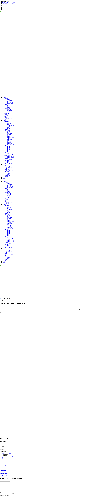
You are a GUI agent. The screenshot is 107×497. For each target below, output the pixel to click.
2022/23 (8, 149)
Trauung (8, 126)
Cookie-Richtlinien (5, 475)
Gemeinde (4, 97)
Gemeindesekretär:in (8, 113)
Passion (8, 161)
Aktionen (6, 172)
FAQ (5, 179)
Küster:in (6, 117)
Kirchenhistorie (9, 101)
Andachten (6, 129)
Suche (1, 5)
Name (1, 445)
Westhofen (6, 98)
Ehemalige (8, 166)
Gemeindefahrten (10, 143)
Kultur (5, 152)
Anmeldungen (9, 123)
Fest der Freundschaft (10, 144)
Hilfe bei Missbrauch (8, 163)
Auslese (8, 140)
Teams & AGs (9, 110)
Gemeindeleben (5, 120)
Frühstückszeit (9, 138)
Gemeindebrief (7, 155)
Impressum (3, 470)
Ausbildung (6, 169)
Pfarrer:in (6, 114)
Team (5, 165)
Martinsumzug (9, 173)
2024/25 (8, 147)
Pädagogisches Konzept (8, 170)
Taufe (8, 124)
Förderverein (6, 176)
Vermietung (11, 100)
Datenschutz (3, 473)
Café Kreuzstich (9, 141)
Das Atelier (9, 142)
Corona (8, 122)
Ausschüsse (9, 109)
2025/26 (8, 146)
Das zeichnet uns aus (8, 167)
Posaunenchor (6, 158)
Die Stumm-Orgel (10, 103)
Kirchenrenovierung (10, 102)
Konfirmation (6, 145)
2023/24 (8, 148)
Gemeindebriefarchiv (10, 156)
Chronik (8, 112)
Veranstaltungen (7, 130)
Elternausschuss (7, 175)
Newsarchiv (6, 119)
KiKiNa (8, 105)
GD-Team (8, 128)
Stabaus (8, 174)
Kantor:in (6, 115)
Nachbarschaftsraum (8, 118)
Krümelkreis (9, 131)
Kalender (3, 177)
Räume (5, 168)
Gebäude (8, 99)
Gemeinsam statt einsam (11, 139)
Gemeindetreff (9, 107)
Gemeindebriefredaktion (11, 157)
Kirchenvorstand (7, 108)
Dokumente (6, 171)
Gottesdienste (6, 121)
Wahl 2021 (9, 111)
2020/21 (8, 151)
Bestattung (8, 127)
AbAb (8, 106)
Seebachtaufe (11, 125)
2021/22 (8, 150)
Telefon (1, 448)
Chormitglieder (9, 159)
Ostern (8, 162)
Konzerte (8, 153)
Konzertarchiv (11, 154)
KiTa (3, 164)
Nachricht (89, 443)
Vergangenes (6, 160)
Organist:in (6, 116)
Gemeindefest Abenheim (11, 137)
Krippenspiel (9, 134)
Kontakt (3, 178)
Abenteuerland (9, 133)
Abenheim (6, 104)
